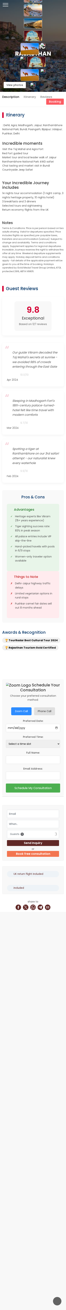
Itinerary (30, 97)
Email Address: (33, 769)
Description (10, 97)
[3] (43, 49)
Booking (55, 102)
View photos (14, 85)
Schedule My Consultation (33, 788)
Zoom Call (21, 711)
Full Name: (33, 753)
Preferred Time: (33, 737)
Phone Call (44, 711)
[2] (30, 49)
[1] (33, 10)
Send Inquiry (33, 843)
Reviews (46, 97)
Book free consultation (33, 854)
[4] (22, 62)
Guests (16, 834)
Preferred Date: (33, 721)
